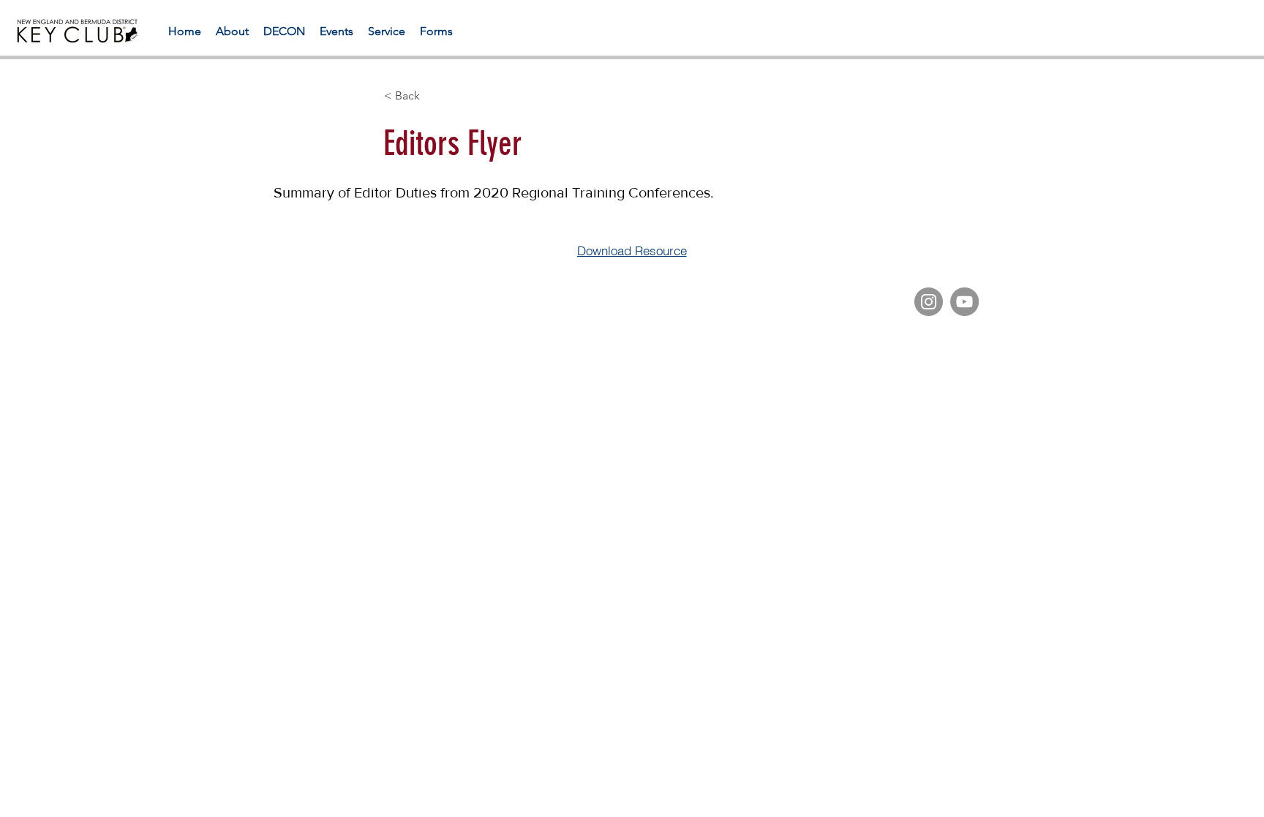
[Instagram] (928, 301)
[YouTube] (964, 301)
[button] (436, 31)
